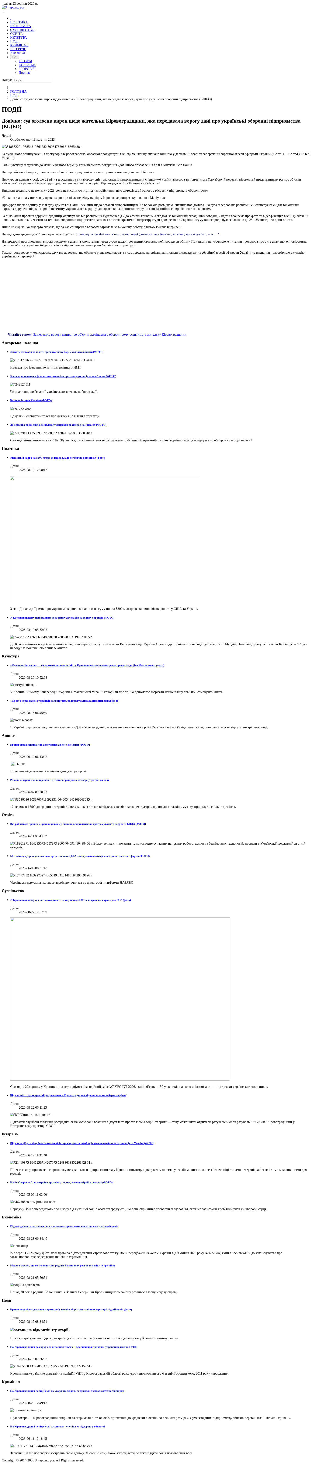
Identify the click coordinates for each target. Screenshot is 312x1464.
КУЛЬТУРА (18, 37)
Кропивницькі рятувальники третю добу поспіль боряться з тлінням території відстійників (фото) (71, 1309)
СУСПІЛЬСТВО (22, 30)
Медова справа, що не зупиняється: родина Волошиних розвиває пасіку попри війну (62, 1265)
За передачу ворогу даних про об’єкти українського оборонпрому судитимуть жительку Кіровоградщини (109, 334)
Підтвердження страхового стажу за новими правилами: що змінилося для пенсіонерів (64, 1226)
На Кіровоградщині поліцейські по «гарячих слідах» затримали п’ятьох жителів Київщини (67, 1390)
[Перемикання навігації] (3, 12)
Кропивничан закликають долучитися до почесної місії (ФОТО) (50, 744)
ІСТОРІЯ (25, 61)
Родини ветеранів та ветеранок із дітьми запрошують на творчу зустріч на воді (59, 779)
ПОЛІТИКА (19, 22)
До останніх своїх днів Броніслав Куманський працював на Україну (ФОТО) (58, 424)
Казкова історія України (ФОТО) (31, 400)
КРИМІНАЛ (19, 45)
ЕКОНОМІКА (20, 26)
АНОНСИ (17, 53)
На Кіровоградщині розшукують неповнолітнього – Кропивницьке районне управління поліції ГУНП (73, 1346)
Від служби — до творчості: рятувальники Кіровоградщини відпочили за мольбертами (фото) (68, 1095)
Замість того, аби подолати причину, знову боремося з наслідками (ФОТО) (56, 351)
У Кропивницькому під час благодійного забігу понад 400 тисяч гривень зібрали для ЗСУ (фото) (70, 900)
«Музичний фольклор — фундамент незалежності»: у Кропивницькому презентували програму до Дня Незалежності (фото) (87, 665)
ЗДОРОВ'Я (27, 69)
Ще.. (15, 57)
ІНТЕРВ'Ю (18, 49)
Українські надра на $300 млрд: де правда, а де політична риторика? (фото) (57, 457)
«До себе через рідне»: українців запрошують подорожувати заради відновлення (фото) (64, 700)
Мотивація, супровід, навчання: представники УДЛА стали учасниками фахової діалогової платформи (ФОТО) (80, 856)
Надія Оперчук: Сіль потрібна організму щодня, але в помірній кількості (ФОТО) (61, 1182)
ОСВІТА (16, 33)
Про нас (24, 72)
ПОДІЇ (15, 41)
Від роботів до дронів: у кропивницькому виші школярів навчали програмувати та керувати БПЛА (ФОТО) (78, 823)
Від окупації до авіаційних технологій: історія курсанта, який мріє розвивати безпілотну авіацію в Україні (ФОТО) (82, 1143)
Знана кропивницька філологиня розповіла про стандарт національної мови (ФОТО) (63, 376)
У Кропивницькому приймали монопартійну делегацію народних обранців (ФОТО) (62, 617)
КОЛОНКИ (27, 65)
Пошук (7, 80)
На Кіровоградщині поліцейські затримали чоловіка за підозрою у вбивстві (57, 1426)
